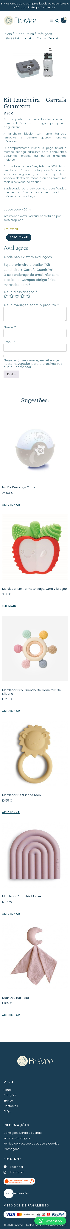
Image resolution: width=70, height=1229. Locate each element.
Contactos (11, 1106)
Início (8, 34)
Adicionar (18, 237)
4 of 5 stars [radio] (22, 296)
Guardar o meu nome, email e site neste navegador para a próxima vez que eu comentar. (33, 364)
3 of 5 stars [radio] (17, 296)
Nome (10, 327)
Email (10, 342)
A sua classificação (20, 292)
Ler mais (9, 605)
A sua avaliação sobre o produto (31, 305)
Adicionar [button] (11, 504)
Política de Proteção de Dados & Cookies (31, 1143)
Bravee (8, 1100)
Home (8, 1090)
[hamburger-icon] (51, 21)
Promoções (11, 1149)
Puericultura (24, 34)
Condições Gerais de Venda (23, 1133)
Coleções (10, 1095)
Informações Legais (17, 1138)
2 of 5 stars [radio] (11, 296)
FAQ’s (7, 1111)
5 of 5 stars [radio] (28, 296)
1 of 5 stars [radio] (6, 296)
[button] (57, 21)
